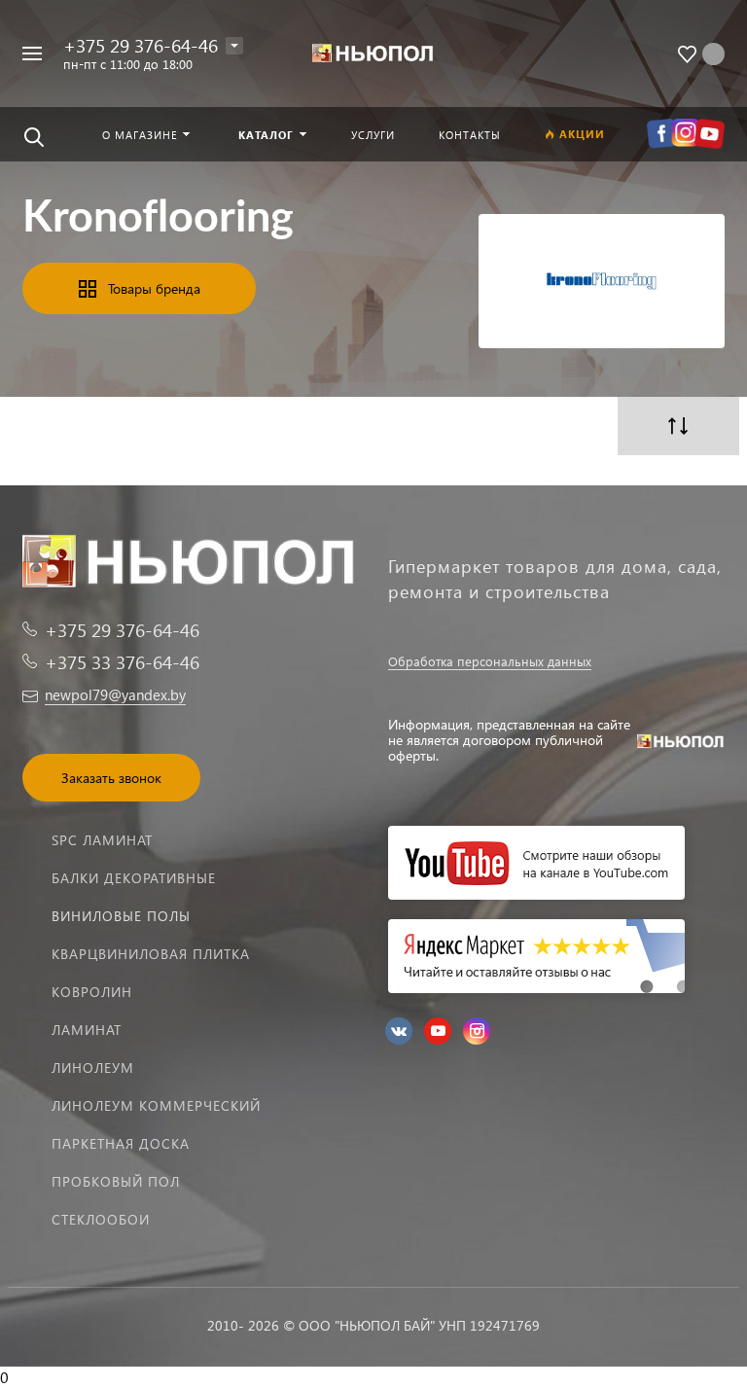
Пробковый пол (116, 1181)
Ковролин (92, 991)
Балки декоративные (134, 878)
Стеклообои (101, 1219)
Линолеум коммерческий (156, 1105)
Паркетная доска (121, 1143)
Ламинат (87, 1029)
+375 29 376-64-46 (140, 45)
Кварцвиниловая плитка (151, 953)
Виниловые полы (121, 916)
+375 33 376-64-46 (122, 662)
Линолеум (93, 1067)
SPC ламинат (102, 840)
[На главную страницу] (373, 54)
